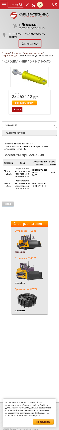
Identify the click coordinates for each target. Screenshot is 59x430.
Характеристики (15, 132)
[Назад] (8, 204)
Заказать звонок (30, 43)
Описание (11, 125)
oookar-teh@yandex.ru (32, 27)
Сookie (43, 405)
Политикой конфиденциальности (22, 410)
